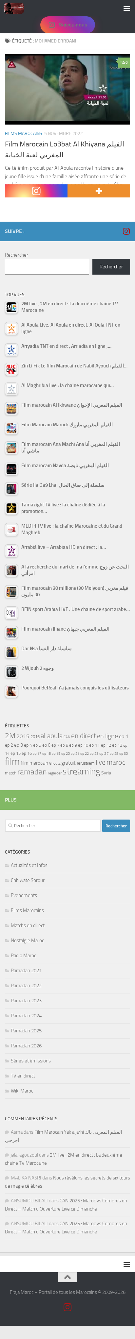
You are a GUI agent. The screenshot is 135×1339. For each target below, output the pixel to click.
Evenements (24, 895)
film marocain (34, 763)
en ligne (107, 736)
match (10, 773)
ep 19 (56, 754)
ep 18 (46, 754)
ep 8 (64, 745)
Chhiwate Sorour (28, 880)
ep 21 (75, 753)
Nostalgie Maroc (27, 940)
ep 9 (73, 745)
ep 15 (15, 753)
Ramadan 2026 (26, 1046)
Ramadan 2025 (26, 1031)
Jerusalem (86, 763)
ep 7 (55, 745)
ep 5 (37, 745)
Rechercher (16, 255)
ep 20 (65, 754)
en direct (83, 736)
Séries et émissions (31, 1061)
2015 (22, 736)
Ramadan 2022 (26, 986)
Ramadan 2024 (26, 1016)
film (12, 761)
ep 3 (18, 745)
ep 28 (114, 754)
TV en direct (23, 1076)
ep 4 (28, 745)
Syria (106, 772)
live (101, 762)
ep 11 (94, 745)
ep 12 (106, 745)
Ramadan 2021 (26, 971)
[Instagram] (36, 190)
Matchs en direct (28, 925)
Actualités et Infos (29, 865)
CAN (67, 737)
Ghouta (54, 763)
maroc (115, 762)
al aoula (52, 736)
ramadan (32, 771)
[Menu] (127, 8)
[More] (99, 190)
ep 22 (84, 754)
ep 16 (27, 753)
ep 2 (9, 745)
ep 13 (117, 745)
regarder (55, 773)
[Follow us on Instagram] (126, 231)
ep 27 (104, 753)
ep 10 (83, 745)
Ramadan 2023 (26, 1001)
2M (10, 735)
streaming (81, 771)
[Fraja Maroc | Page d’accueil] (17, 8)
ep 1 (123, 736)
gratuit (68, 763)
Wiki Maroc (22, 1091)
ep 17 (37, 753)
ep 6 (46, 745)
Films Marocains (23, 133)
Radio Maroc (23, 955)
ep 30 (123, 754)
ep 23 (94, 754)
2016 (35, 736)
